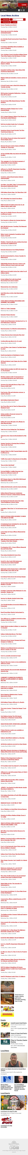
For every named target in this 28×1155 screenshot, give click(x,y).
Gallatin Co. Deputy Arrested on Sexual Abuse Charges (13, 1069)
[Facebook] (19, 10)
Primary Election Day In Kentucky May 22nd (12, 335)
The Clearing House (21, 1037)
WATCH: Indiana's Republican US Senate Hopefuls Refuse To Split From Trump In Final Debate (13, 969)
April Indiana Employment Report (10, 400)
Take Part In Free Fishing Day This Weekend (13, 429)
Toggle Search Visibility (26, 10)
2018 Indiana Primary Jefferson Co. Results (12, 702)
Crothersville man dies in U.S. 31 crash (11, 341)
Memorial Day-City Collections (9, 286)
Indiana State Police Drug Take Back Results (13, 854)
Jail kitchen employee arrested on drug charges (14, 744)
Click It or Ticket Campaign (8, 308)
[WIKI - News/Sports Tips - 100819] (14, 1011)
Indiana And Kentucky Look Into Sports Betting (13, 486)
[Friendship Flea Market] (14, 986)
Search (24, 19)
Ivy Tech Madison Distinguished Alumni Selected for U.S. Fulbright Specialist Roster (20, 1087)
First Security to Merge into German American (13, 220)
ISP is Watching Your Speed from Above (11, 198)
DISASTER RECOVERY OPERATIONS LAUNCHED (13, 724)
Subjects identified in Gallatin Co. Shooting (12, 738)
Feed (11, 19)
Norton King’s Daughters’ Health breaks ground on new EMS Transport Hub (7, 1087)
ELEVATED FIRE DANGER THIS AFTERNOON (12, 937)
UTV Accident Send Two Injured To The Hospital (14, 765)
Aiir (20, 1150)
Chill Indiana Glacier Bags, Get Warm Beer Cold (13, 192)
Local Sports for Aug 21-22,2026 (6, 1126)
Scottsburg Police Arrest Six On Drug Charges (13, 576)
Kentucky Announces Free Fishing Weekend (12, 249)
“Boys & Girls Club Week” (7, 465)
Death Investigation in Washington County (12, 355)
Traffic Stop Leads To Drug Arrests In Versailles (14, 459)
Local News (5, 1051)
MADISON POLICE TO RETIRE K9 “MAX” (11, 803)
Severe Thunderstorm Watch (9, 25)
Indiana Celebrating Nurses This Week (11, 634)
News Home (6, 19)
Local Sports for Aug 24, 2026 (9, 1111)
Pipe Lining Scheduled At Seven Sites (11, 555)
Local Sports (5, 1093)
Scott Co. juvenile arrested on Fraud (11, 655)
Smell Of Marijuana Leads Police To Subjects (13, 976)
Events (3, 1020)
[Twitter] (14, 1148)
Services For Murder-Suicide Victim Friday (12, 598)
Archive (15, 22)
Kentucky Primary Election (8, 314)
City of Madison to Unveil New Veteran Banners (14, 809)
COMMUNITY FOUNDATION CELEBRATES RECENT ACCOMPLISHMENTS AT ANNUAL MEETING (12, 679)
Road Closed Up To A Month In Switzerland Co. (13, 328)
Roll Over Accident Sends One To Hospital (12, 124)
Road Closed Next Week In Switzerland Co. (12, 612)
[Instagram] (24, 10)
